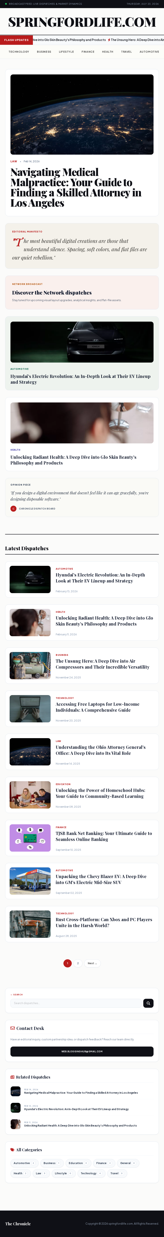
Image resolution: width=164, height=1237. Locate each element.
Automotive (149, 51)
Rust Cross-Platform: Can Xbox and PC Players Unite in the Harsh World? (104, 922)
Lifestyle (66, 51)
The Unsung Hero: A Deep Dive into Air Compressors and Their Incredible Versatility (102, 664)
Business (44, 51)
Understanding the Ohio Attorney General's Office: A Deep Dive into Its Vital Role (101, 750)
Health (107, 51)
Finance (88, 51)
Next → (92, 963)
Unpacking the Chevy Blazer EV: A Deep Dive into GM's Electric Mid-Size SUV (101, 879)
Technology (19, 51)
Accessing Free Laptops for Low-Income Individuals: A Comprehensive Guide (97, 707)
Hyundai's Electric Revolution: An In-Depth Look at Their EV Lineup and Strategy (100, 578)
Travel (126, 51)
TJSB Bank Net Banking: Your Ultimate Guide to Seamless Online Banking (104, 836)
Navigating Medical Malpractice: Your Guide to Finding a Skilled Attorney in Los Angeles (81, 1092)
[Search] (148, 1003)
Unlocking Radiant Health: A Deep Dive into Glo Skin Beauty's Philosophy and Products (104, 621)
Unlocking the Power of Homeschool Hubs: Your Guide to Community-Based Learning (100, 793)
